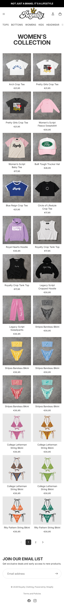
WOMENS (30, 24)
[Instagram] (35, 601)
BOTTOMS (17, 24)
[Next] (42, 542)
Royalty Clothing (26, 587)
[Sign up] (56, 573)
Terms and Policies (32, 593)
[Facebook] (29, 601)
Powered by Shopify (44, 587)
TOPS (5, 24)
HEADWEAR (52, 24)
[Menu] (4, 14)
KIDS (41, 24)
